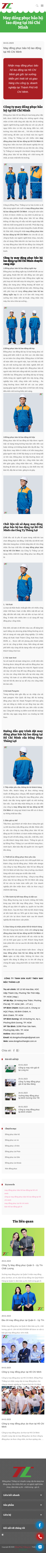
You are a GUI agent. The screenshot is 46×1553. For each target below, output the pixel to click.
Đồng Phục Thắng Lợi (23, 1547)
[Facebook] (14, 1050)
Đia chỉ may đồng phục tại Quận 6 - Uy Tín (23, 1320)
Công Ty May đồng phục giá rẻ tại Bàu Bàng (29, 1083)
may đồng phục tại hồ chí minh (16, 1203)
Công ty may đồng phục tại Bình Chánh (29, 1110)
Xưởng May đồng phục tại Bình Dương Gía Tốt (28, 1097)
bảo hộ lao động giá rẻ (13, 1207)
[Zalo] (17, 1050)
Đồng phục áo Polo (12, 1151)
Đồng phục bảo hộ (12, 1134)
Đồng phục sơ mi (12, 1140)
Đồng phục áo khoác (13, 1163)
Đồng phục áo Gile (12, 1157)
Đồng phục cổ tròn (12, 1146)
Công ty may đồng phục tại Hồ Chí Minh (21, 1372)
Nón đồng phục (11, 1169)
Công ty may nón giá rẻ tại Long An (28, 1069)
